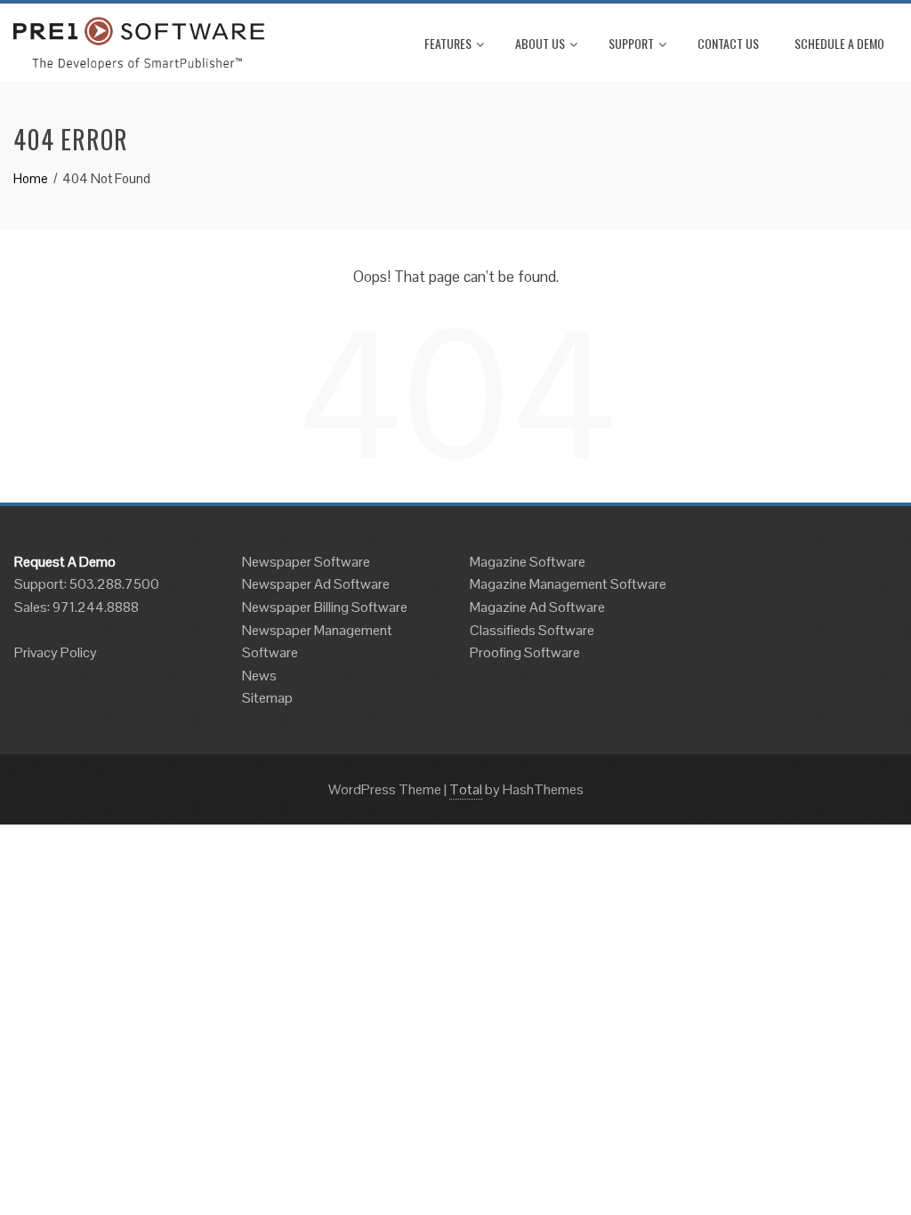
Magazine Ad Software (537, 607)
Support (631, 43)
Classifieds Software (532, 630)
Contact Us (728, 43)
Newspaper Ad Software (316, 584)
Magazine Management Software (568, 584)
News (259, 675)
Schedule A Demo (839, 43)
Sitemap (267, 697)
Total (465, 789)
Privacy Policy (55, 652)
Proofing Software (525, 652)
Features (448, 43)
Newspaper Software (306, 561)
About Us (540, 43)
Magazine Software (527, 561)
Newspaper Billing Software (324, 607)
